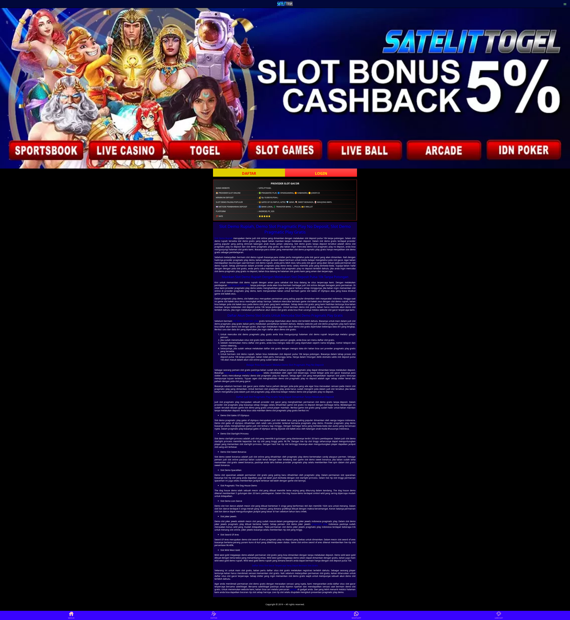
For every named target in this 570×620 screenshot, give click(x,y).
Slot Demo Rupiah (223, 238)
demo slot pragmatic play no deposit (243, 372)
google (293, 589)
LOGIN (321, 173)
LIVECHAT (499, 618)
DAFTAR (249, 173)
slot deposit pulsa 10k (239, 285)
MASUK (71, 618)
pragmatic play (319, 524)
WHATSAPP (356, 618)
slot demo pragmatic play (245, 321)
